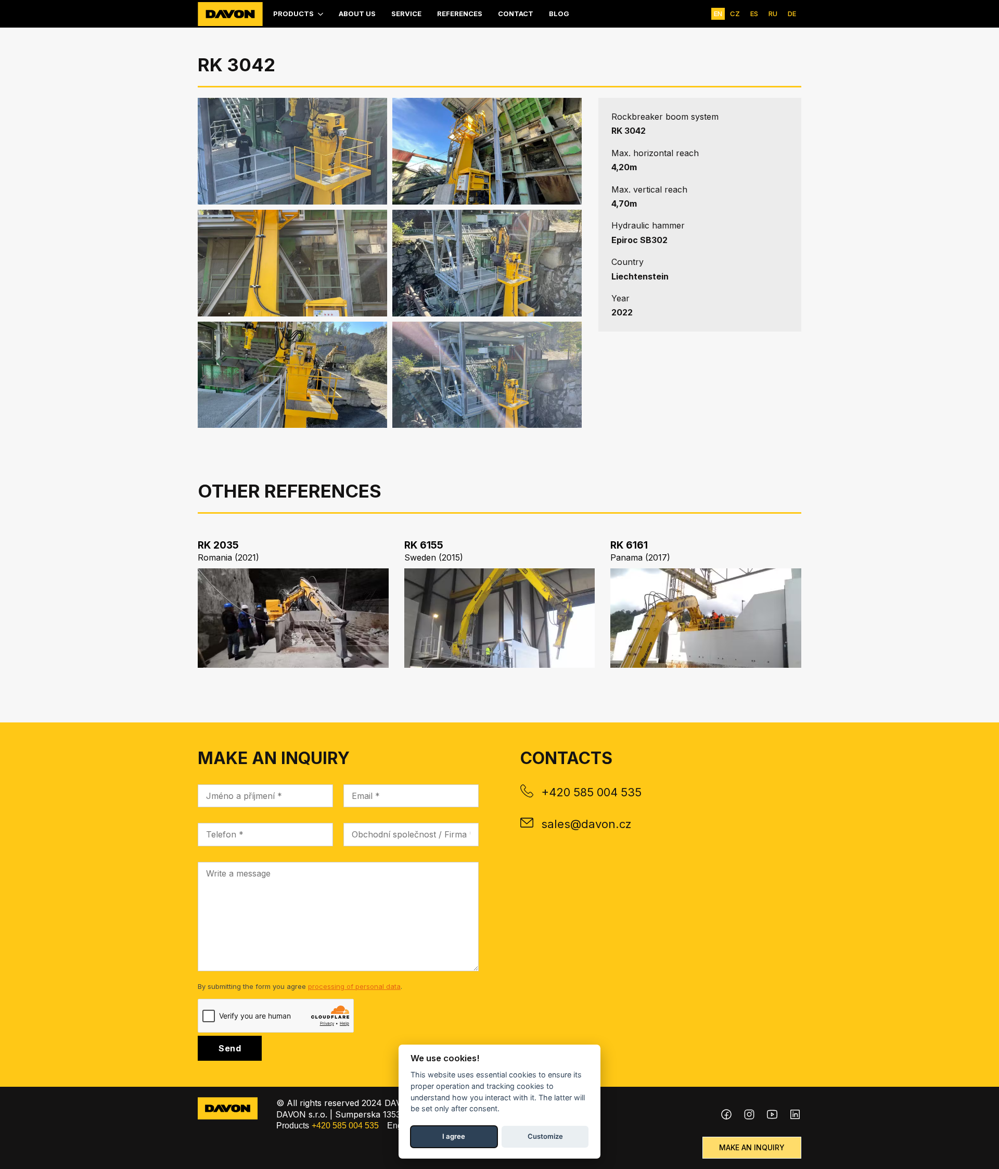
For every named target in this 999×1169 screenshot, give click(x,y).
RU (773, 13)
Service (406, 13)
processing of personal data (354, 986)
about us (357, 13)
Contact (515, 13)
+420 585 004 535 (591, 792)
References (459, 13)
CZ (735, 13)
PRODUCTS (293, 13)
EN (718, 13)
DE (792, 13)
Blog (559, 13)
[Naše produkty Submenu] (321, 14)
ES (754, 13)
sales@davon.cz (586, 824)
